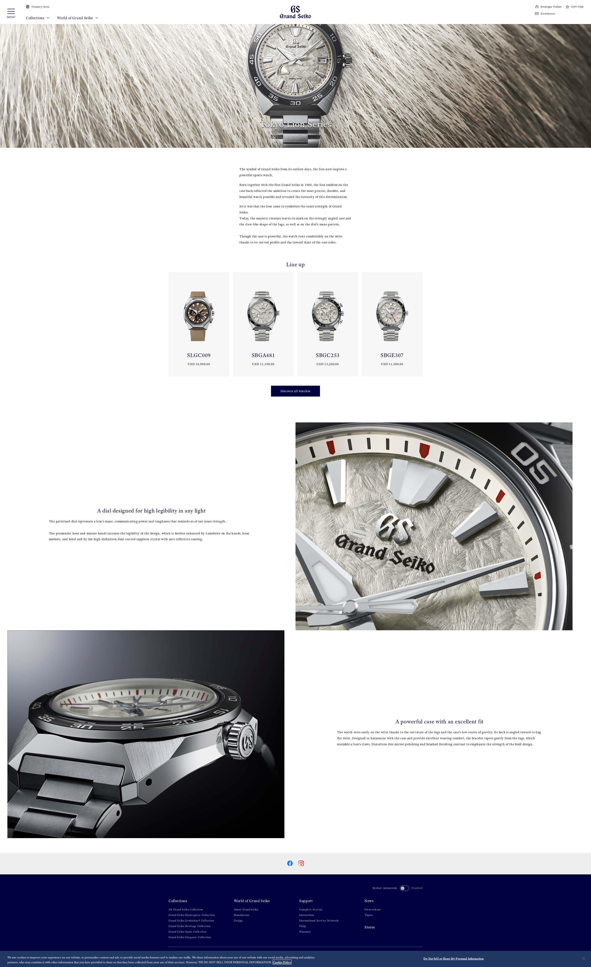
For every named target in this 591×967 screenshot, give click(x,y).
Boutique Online (551, 6)
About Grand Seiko (246, 909)
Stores (370, 927)
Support (306, 901)
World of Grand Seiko (75, 18)
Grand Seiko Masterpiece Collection (192, 915)
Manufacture (242, 915)
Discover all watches (295, 391)
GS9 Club (577, 6)
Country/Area (40, 6)
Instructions (306, 915)
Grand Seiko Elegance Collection (190, 937)
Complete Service (311, 909)
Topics (369, 915)
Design (238, 920)
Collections (35, 18)
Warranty (305, 931)
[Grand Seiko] (295, 11)
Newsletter (548, 13)
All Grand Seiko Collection (186, 909)
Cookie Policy (282, 962)
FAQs (302, 926)
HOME (172, 27)
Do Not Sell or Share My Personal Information (453, 959)
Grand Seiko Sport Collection (187, 931)
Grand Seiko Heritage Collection (190, 926)
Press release (373, 909)
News (369, 901)
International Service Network (318, 920)
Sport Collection (205, 27)
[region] (295, 959)
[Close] (584, 958)
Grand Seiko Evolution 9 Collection (191, 920)
